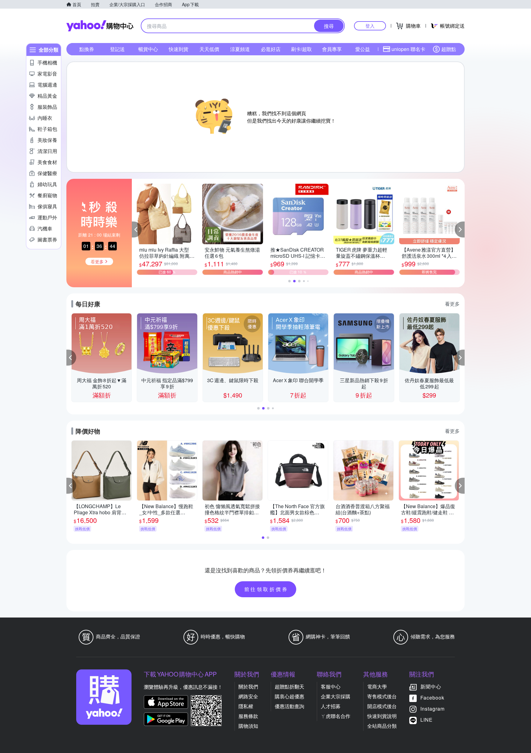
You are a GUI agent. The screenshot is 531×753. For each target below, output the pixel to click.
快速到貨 (178, 49)
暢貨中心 (148, 49)
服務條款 (248, 716)
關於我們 (248, 686)
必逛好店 (271, 49)
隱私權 (245, 706)
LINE (426, 719)
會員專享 (332, 49)
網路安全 (248, 696)
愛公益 (362, 49)
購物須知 (248, 725)
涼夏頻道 (240, 49)
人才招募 (330, 706)
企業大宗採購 (335, 696)
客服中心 (330, 686)
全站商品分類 (382, 725)
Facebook (432, 697)
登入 (370, 25)
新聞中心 (430, 686)
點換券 (86, 49)
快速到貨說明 (382, 716)
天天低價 (209, 49)
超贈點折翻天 (289, 686)
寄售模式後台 (382, 696)
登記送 (117, 49)
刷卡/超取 (301, 49)
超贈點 (448, 49)
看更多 (452, 303)
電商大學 (377, 686)
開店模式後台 (382, 706)
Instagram (432, 708)
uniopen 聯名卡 (408, 49)
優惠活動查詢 (289, 706)
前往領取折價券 (266, 589)
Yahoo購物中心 (99, 25)
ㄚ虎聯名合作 (335, 716)
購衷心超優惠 (289, 696)
